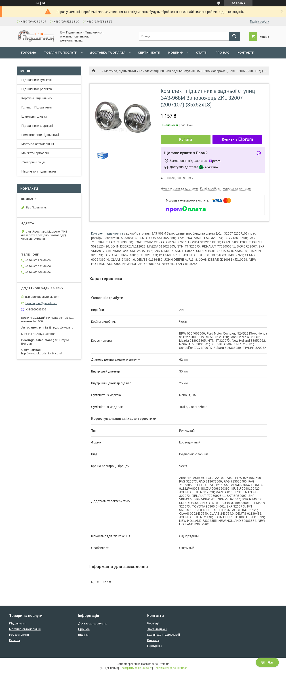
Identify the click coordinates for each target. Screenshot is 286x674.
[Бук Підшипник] (36, 41)
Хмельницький (157, 629)
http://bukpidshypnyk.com (42, 296)
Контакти (246, 52)
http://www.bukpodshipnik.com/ (41, 353)
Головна (28, 52)
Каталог (14, 640)
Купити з (229, 139)
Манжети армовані (35, 153)
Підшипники (17, 623)
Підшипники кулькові (36, 80)
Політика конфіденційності (170, 668)
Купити (185, 139)
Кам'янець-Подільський (163, 634)
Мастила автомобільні (37, 144)
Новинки (175, 52)
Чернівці (153, 623)
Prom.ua (164, 664)
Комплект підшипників (107, 233)
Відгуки (83, 634)
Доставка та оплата (107, 52)
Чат (270, 662)
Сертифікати (149, 52)
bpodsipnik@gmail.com (41, 303)
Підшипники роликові (37, 89)
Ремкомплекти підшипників (40, 135)
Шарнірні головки (34, 116)
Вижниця (153, 640)
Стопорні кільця (33, 162)
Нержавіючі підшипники (38, 171)
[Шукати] (234, 36)
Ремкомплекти (19, 634)
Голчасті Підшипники (36, 107)
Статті (201, 52)
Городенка (154, 645)
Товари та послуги (60, 52)
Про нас (222, 52)
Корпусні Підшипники (37, 98)
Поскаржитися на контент (135, 668)
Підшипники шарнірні (37, 125)
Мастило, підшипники (120, 71)
